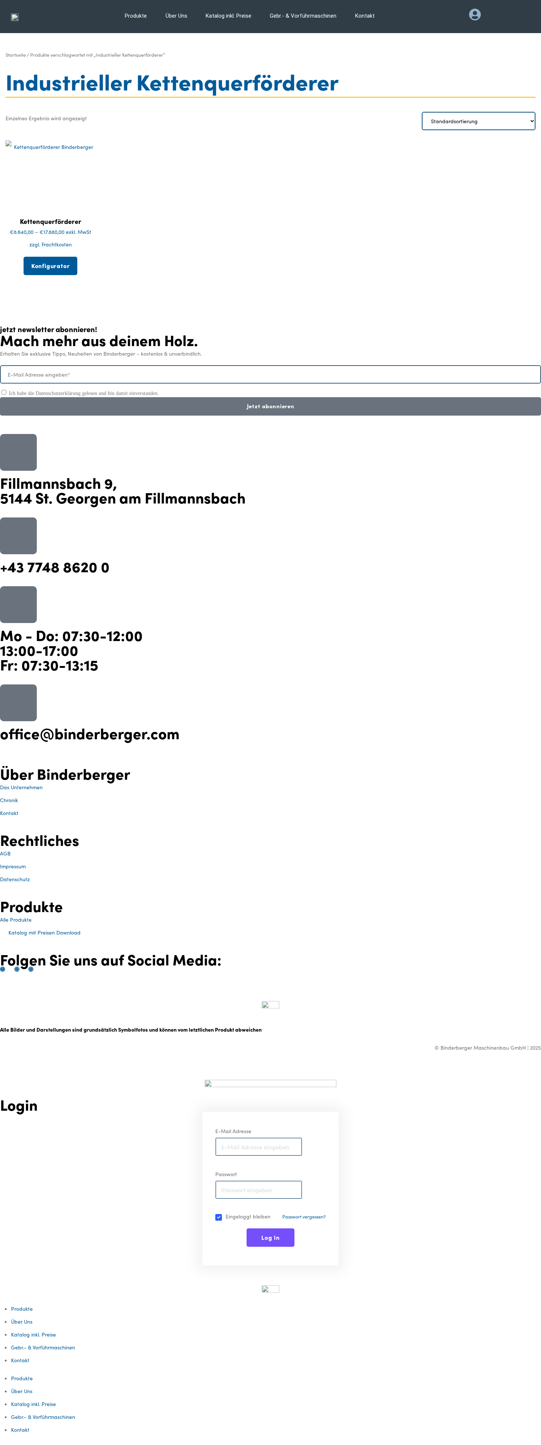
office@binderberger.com (90, 733)
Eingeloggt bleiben (248, 1216)
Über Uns (21, 1321)
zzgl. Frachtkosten (50, 244)
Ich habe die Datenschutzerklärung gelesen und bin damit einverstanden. (84, 393)
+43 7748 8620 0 (55, 566)
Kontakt (20, 1360)
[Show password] (294, 1190)
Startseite (16, 54)
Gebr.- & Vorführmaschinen (43, 1347)
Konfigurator (50, 265)
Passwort (226, 1174)
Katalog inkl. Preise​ (33, 1334)
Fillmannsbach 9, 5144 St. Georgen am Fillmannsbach (122, 489)
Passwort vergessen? (304, 1216)
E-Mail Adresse (233, 1131)
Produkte (22, 1308)
